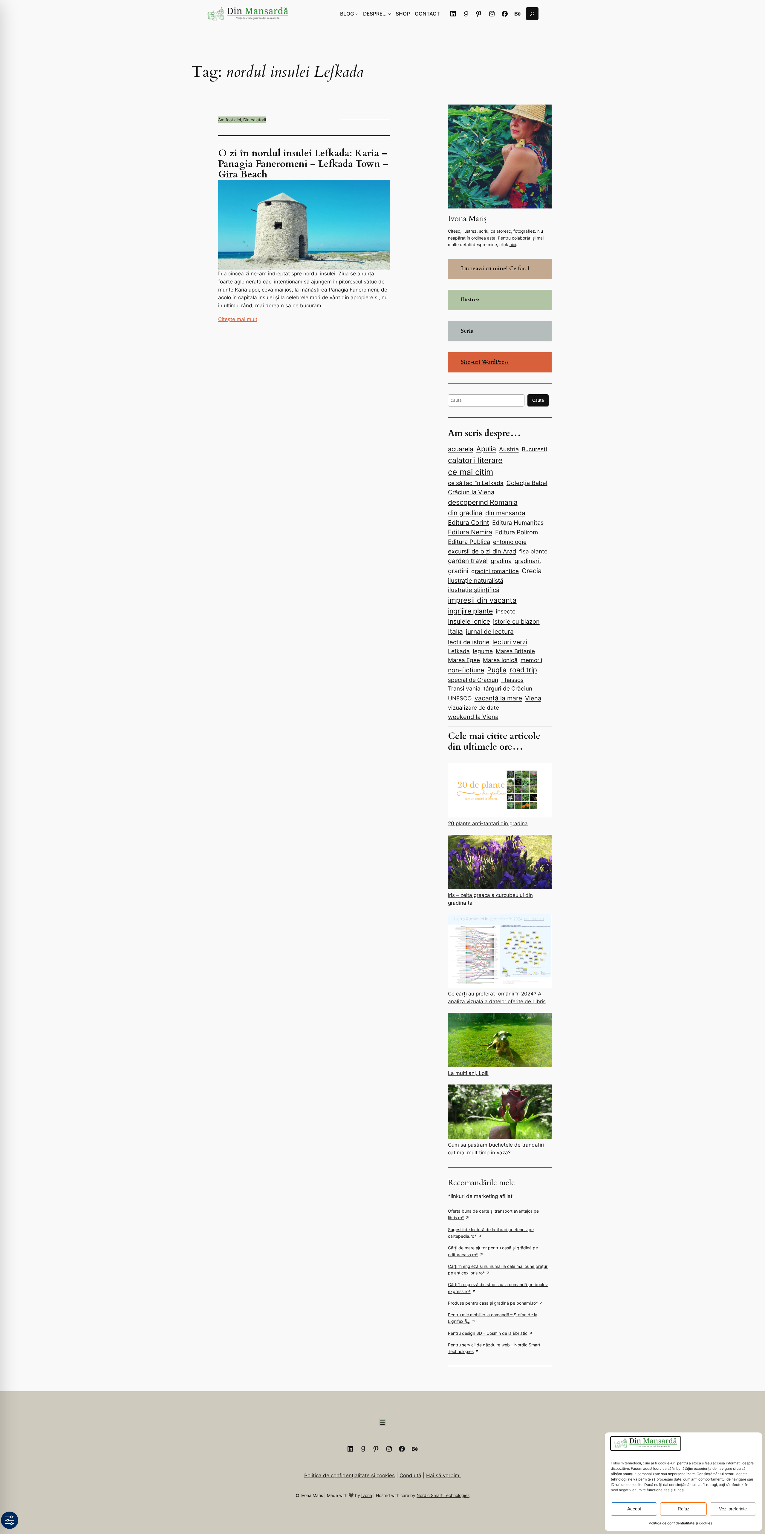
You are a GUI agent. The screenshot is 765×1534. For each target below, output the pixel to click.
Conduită (410, 1475)
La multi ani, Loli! (468, 1073)
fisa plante (533, 551)
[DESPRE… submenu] (389, 13)
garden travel (468, 560)
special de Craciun (473, 679)
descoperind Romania (483, 502)
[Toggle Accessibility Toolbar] (9, 1520)
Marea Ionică (500, 660)
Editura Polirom (516, 532)
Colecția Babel (527, 483)
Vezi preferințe (733, 1508)
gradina (501, 560)
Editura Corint (468, 522)
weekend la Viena (473, 716)
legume (483, 651)
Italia (455, 631)
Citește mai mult (237, 319)
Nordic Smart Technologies (443, 1495)
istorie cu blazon (516, 621)
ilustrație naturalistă (475, 580)
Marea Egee (464, 660)
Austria (509, 449)
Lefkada (459, 651)
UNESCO (460, 698)
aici (513, 244)
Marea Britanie (515, 651)
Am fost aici (229, 119)
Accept (634, 1508)
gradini (458, 571)
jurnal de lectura (490, 631)
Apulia (486, 449)
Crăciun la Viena (471, 492)
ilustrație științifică (473, 589)
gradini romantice (495, 571)
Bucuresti (534, 449)
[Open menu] (382, 1422)
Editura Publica (469, 541)
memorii (531, 660)
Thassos (512, 680)
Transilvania (464, 688)
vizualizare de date (473, 707)
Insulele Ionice (469, 621)
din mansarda (505, 513)
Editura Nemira (470, 532)
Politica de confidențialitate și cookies (680, 1523)
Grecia (531, 571)
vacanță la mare (498, 698)
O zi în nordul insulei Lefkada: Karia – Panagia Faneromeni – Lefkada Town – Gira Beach (303, 164)
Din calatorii (254, 119)
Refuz (683, 1508)
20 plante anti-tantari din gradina (488, 823)
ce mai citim (470, 472)
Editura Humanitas (518, 522)
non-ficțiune (466, 670)
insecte (505, 611)
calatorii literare (475, 460)
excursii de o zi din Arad (482, 551)
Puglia (497, 670)
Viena (533, 698)
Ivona (366, 1495)
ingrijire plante (470, 611)
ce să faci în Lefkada (476, 483)
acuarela (460, 449)
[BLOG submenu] (356, 13)
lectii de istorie (468, 642)
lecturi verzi (509, 642)
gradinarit (528, 560)
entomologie (510, 542)
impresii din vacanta (482, 600)
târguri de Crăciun (508, 688)
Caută (538, 400)
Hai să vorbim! (443, 1475)
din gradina (465, 513)
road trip (523, 670)
